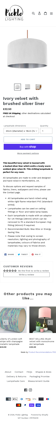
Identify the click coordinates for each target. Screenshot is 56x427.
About (8, 372)
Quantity (44, 126)
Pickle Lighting (21, 415)
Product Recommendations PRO (42, 352)
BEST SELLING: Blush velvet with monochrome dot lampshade (41, 341)
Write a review (26, 274)
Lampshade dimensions (15, 126)
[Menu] (51, 13)
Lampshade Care (16, 381)
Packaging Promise (39, 376)
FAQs (29, 372)
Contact (19, 372)
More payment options (28, 153)
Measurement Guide (38, 381)
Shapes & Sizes (43, 372)
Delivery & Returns (16, 376)
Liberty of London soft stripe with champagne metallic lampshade (11, 341)
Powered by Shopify (39, 415)
